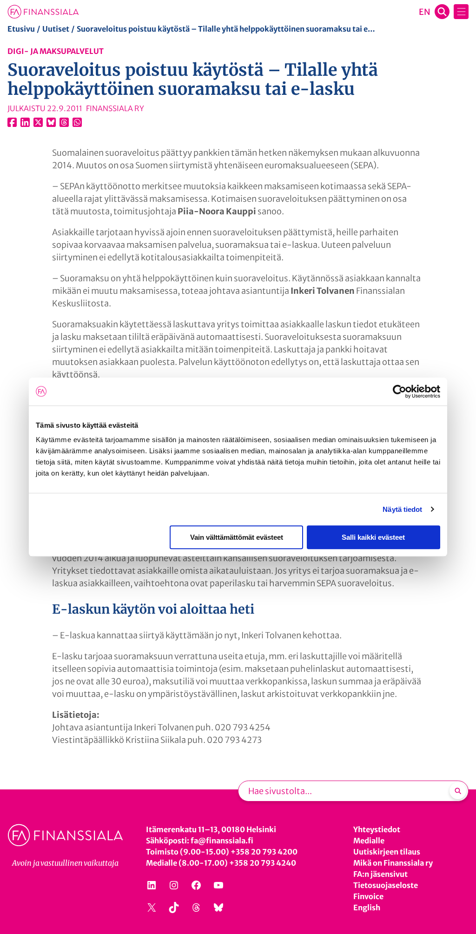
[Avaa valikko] (461, 11)
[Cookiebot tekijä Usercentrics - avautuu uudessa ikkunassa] (399, 391)
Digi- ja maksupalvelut (55, 51)
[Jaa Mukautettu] (64, 122)
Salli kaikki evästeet (373, 537)
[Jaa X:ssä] (38, 122)
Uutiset (55, 28)
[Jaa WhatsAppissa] (77, 122)
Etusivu (21, 28)
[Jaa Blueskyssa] (51, 122)
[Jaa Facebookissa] (12, 122)
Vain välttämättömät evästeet (236, 537)
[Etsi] (458, 790)
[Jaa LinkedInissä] (25, 122)
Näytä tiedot (402, 509)
